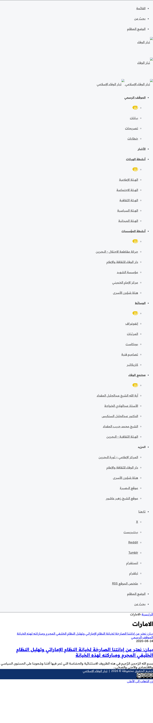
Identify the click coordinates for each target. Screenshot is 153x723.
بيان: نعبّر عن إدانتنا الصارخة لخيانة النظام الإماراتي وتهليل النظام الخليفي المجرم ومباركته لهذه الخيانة (84, 652)
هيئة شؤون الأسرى (125, 293)
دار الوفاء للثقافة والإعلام (122, 262)
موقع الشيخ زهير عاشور (122, 498)
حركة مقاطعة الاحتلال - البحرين (117, 251)
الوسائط (140, 303)
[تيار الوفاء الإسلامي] (125, 84)
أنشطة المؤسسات (133, 231)
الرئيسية (147, 614)
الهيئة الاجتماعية (127, 190)
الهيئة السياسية (127, 210)
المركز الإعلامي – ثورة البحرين (118, 457)
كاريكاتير (132, 364)
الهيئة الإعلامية (128, 179)
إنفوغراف (131, 323)
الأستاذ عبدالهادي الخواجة (121, 406)
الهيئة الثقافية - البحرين (122, 436)
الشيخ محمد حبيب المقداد (120, 426)
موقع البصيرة (129, 488)
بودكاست (132, 344)
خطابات (132, 138)
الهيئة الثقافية (128, 200)
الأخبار (142, 149)
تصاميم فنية (129, 354)
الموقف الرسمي (135, 97)
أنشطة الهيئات (136, 159)
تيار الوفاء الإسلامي (95, 671)
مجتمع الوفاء (137, 375)
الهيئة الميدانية (128, 221)
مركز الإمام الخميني (125, 282)
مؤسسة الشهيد (127, 272)
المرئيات (132, 334)
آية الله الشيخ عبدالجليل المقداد (117, 395)
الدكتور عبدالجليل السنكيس (120, 416)
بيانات (134, 118)
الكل (135, 108)
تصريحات (131, 128)
